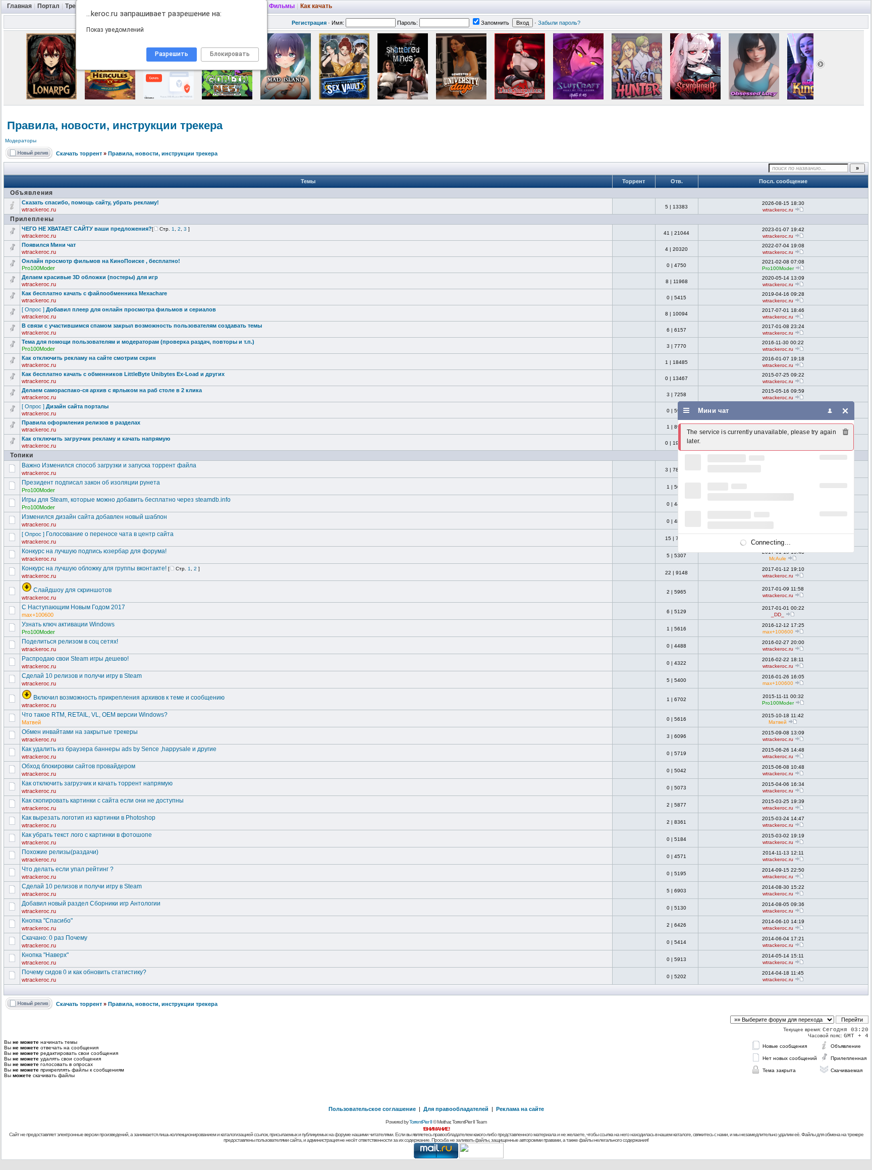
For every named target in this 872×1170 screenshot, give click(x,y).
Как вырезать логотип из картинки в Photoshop (88, 817)
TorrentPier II (420, 1122)
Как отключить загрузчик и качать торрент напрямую (97, 783)
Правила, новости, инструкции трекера (115, 125)
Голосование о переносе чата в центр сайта (110, 534)
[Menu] (686, 410)
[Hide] (845, 410)
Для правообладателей (455, 1109)
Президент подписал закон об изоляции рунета (91, 482)
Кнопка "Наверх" (45, 955)
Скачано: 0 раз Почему (54, 937)
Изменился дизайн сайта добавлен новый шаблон (94, 516)
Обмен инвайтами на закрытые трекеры (80, 731)
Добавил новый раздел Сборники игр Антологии (91, 903)
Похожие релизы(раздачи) (60, 852)
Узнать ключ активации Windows (68, 624)
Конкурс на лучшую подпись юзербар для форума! (94, 551)
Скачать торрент (79, 153)
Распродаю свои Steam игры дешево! (75, 658)
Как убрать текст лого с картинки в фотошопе (87, 834)
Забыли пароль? (559, 23)
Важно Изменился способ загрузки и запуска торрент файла (109, 465)
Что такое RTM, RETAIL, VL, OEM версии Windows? (95, 714)
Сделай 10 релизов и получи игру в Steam (82, 675)
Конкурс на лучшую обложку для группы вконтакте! (94, 568)
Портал (48, 6)
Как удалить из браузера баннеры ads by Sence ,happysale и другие (119, 749)
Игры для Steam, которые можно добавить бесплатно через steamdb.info (126, 499)
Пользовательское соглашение (372, 1109)
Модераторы (20, 140)
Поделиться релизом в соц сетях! (70, 641)
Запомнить (495, 23)
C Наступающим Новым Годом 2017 (73, 607)
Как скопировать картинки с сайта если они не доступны (103, 800)
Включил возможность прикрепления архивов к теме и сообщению (129, 697)
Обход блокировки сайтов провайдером (78, 766)
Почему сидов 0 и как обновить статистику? (84, 972)
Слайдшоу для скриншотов (72, 590)
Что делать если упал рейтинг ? (68, 869)
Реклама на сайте (520, 1109)
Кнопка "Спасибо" (47, 920)
